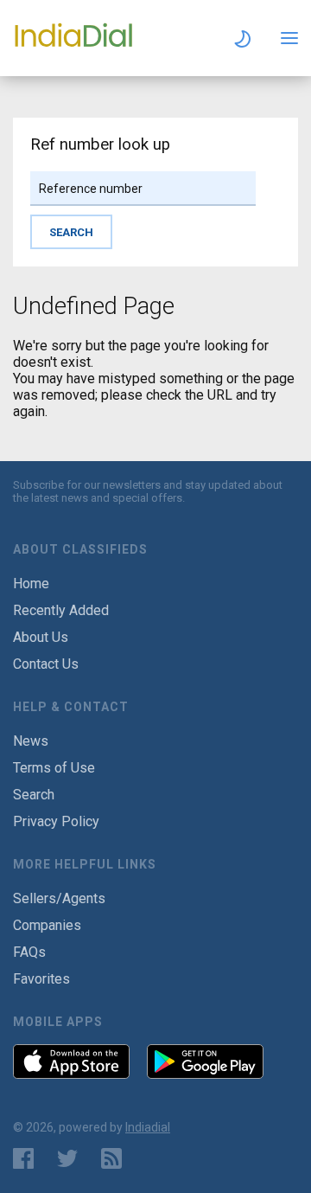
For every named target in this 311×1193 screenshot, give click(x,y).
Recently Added (61, 610)
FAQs (29, 952)
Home (31, 583)
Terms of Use (54, 768)
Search (33, 794)
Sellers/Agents (59, 898)
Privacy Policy (56, 821)
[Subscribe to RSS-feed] (115, 1158)
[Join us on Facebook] (23, 1158)
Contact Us (46, 664)
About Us (40, 637)
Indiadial (147, 1127)
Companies (47, 925)
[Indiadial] (73, 46)
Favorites (41, 979)
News (30, 741)
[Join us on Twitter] (67, 1158)
